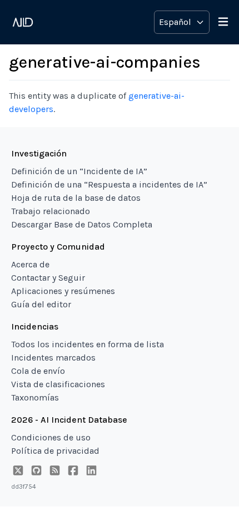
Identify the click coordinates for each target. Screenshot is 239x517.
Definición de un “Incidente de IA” (79, 171)
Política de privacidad (55, 450)
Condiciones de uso (51, 437)
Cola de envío (38, 371)
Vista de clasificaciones (58, 384)
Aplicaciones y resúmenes (63, 291)
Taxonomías (35, 397)
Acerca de (30, 264)
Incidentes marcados (53, 357)
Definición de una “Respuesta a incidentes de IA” (109, 184)
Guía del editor (41, 304)
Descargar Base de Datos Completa (81, 224)
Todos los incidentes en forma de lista (87, 344)
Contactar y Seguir (48, 277)
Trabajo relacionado (50, 211)
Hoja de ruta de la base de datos (76, 197)
